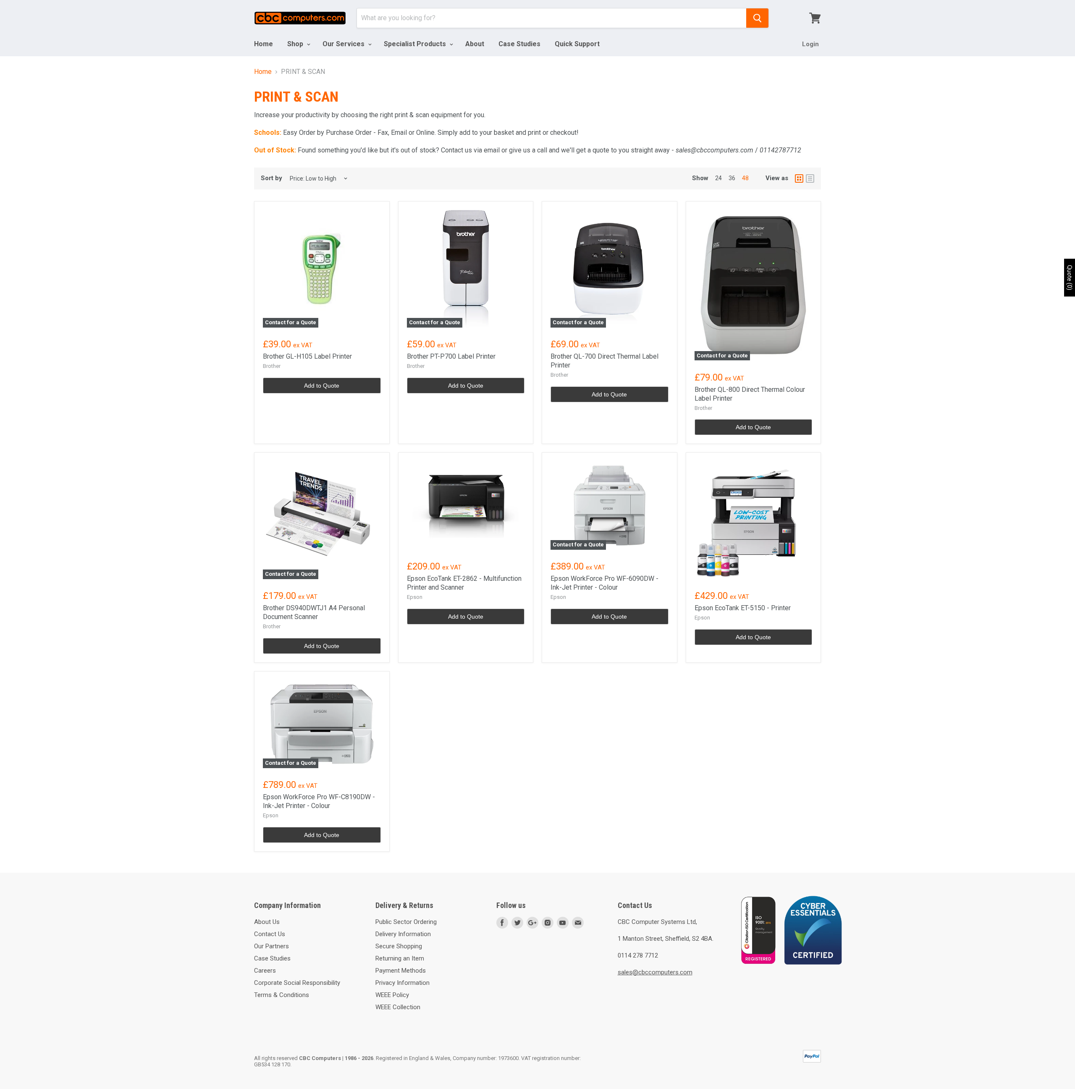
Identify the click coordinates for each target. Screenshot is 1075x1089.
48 (745, 178)
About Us (267, 922)
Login (810, 44)
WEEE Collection (397, 1007)
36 (732, 178)
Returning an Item (399, 958)
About (474, 44)
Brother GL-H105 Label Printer (307, 356)
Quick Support (577, 44)
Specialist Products (416, 44)
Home (263, 44)
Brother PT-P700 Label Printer (451, 356)
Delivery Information (403, 934)
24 (718, 178)
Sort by (271, 178)
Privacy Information (402, 983)
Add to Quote (321, 385)
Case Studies (519, 44)
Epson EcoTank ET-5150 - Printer (743, 608)
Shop (296, 44)
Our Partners (271, 946)
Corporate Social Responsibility (297, 983)
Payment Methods (400, 970)
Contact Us (269, 934)
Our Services (344, 44)
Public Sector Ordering (406, 922)
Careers (265, 970)
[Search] (757, 18)
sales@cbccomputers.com (655, 972)
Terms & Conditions (281, 995)
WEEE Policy (392, 995)
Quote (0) (1069, 277)
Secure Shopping (398, 946)
